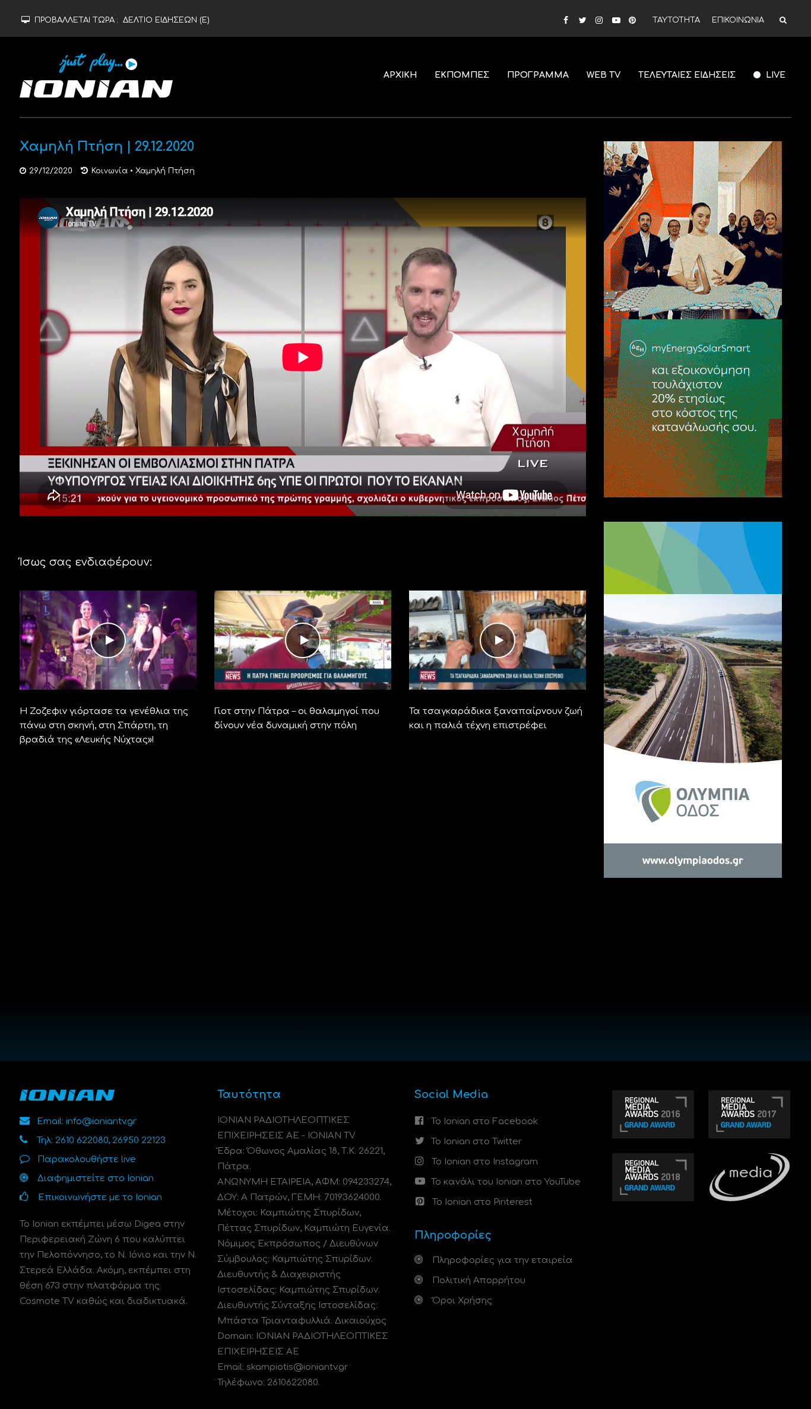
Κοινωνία (109, 171)
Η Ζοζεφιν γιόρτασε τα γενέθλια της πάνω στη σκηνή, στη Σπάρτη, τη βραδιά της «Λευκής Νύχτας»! (104, 725)
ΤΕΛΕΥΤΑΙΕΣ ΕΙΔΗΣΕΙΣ (687, 75)
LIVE (774, 75)
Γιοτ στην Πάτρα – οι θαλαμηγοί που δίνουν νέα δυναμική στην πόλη (296, 718)
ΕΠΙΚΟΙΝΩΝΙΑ (738, 20)
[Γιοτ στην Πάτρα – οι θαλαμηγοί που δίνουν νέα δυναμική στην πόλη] (302, 640)
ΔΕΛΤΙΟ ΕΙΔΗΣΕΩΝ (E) (166, 20)
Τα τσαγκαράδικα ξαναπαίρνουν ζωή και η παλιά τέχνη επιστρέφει (495, 718)
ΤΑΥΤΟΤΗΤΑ (676, 20)
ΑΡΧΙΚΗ (400, 75)
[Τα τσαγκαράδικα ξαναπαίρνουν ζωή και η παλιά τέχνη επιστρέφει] (497, 640)
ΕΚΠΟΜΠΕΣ (462, 75)
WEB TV (603, 75)
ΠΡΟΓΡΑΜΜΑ (538, 75)
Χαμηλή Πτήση (165, 171)
